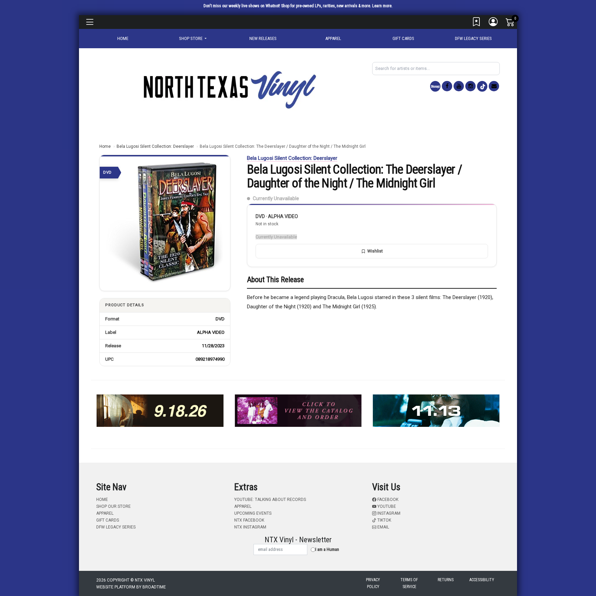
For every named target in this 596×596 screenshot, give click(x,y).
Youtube (386, 506)
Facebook (387, 499)
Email (382, 527)
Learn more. (382, 5)
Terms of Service (409, 583)
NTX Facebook (249, 520)
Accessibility (481, 579)
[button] (192, 38)
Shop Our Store (113, 506)
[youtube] (459, 86)
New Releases (263, 38)
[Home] (229, 89)
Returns (446, 579)
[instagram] (470, 86)
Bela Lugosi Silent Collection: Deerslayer (155, 146)
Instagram (388, 513)
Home (105, 146)
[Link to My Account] (493, 23)
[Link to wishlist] (476, 23)
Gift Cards (403, 38)
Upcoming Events (252, 513)
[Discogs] (435, 86)
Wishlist (375, 251)
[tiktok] (482, 86)
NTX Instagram (250, 527)
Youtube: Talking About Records (270, 499)
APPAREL (333, 38)
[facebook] (447, 86)
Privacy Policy (373, 583)
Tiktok (383, 520)
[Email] (494, 86)
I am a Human (327, 549)
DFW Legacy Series (473, 38)
